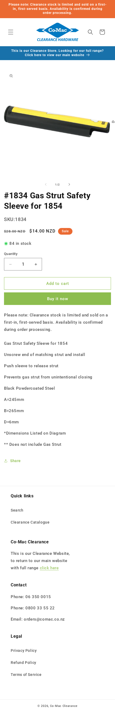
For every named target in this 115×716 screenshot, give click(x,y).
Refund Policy (23, 662)
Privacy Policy (24, 650)
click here (49, 568)
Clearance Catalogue (30, 522)
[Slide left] (46, 184)
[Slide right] (69, 184)
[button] (11, 32)
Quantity (10, 254)
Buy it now (57, 298)
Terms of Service (26, 674)
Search (17, 510)
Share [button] (15, 461)
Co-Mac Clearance (64, 706)
